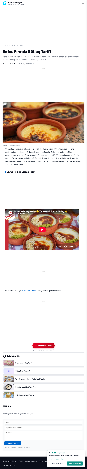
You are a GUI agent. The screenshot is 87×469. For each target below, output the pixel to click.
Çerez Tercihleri (44, 461)
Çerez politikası (54, 459)
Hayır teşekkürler (57, 463)
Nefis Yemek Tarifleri (10, 64)
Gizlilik (21, 461)
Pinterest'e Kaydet (45, 346)
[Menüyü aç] (83, 3)
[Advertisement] (43, 23)
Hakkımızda (7, 461)
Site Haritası (7, 465)
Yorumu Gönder (13, 443)
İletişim (14, 461)
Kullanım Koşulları (31, 461)
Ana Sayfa (7, 45)
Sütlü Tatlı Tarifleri (18, 45)
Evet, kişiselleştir (75, 463)
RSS (14, 465)
